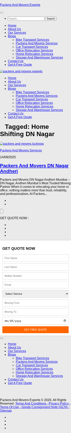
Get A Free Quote (20, 64)
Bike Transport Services (32, 39)
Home (12, 25)
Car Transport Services (32, 47)
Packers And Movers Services (37, 43)
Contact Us (15, 61)
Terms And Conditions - (32, 403)
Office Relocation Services (34, 50)
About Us (14, 29)
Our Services (17, 32)
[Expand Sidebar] (1, 211)
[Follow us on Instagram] (9, 232)
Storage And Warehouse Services (39, 57)
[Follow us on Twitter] (9, 228)
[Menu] (1, 12)
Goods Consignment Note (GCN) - (45, 407)
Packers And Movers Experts (20, 5)
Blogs (12, 36)
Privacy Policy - (59, 403)
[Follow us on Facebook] (9, 224)
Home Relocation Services (34, 54)
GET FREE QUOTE (35, 329)
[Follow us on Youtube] (9, 235)
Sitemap (6, 410)
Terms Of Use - (10, 407)
